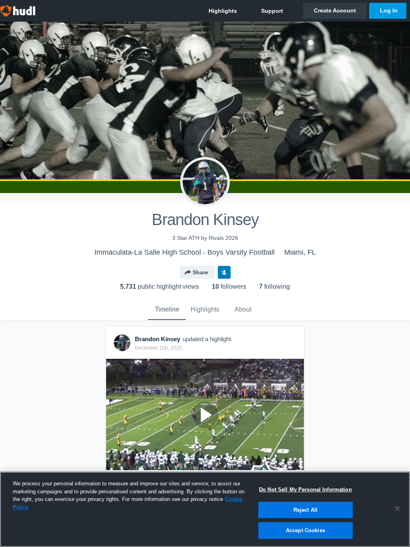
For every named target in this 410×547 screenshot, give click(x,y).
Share (200, 272)
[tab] (167, 310)
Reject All (305, 510)
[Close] (397, 508)
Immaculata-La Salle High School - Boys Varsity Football (184, 252)
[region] (205, 509)
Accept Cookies (305, 530)
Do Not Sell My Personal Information (305, 490)
